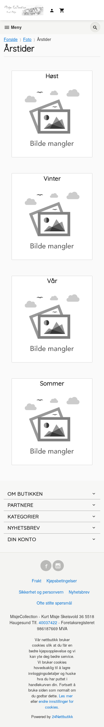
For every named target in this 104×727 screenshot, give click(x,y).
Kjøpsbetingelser (62, 581)
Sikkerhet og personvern (41, 592)
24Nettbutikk (62, 716)
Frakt (36, 581)
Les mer (66, 695)
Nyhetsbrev (79, 592)
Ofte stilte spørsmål (54, 603)
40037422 (48, 622)
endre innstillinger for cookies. (56, 704)
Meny (16, 27)
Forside (11, 39)
